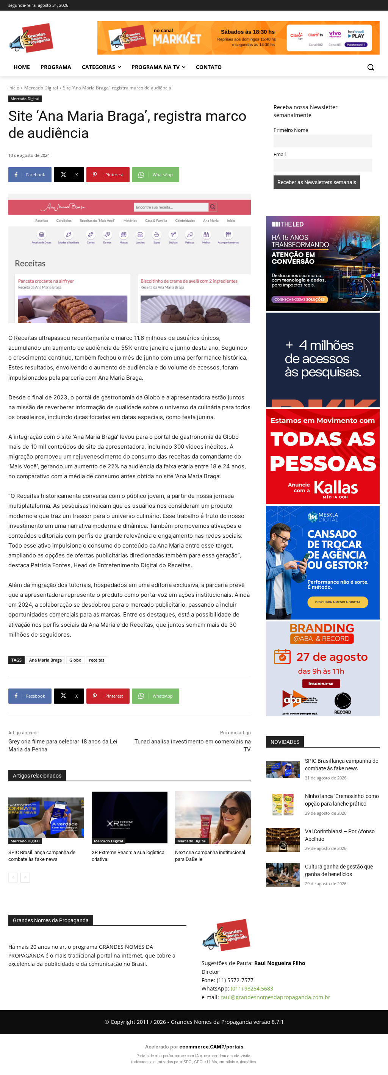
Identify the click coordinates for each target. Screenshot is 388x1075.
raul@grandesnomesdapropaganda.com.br (275, 997)
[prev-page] (13, 878)
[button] (370, 67)
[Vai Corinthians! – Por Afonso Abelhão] (283, 840)
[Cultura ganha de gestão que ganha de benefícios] (283, 875)
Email (280, 154)
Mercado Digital (41, 87)
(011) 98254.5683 (252, 988)
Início (13, 87)
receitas (96, 660)
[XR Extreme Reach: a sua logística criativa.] (129, 817)
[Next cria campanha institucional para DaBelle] (213, 817)
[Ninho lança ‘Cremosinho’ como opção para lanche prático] (283, 805)
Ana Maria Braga (45, 660)
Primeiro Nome (291, 130)
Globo (75, 660)
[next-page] (25, 878)
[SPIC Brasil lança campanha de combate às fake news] (46, 817)
